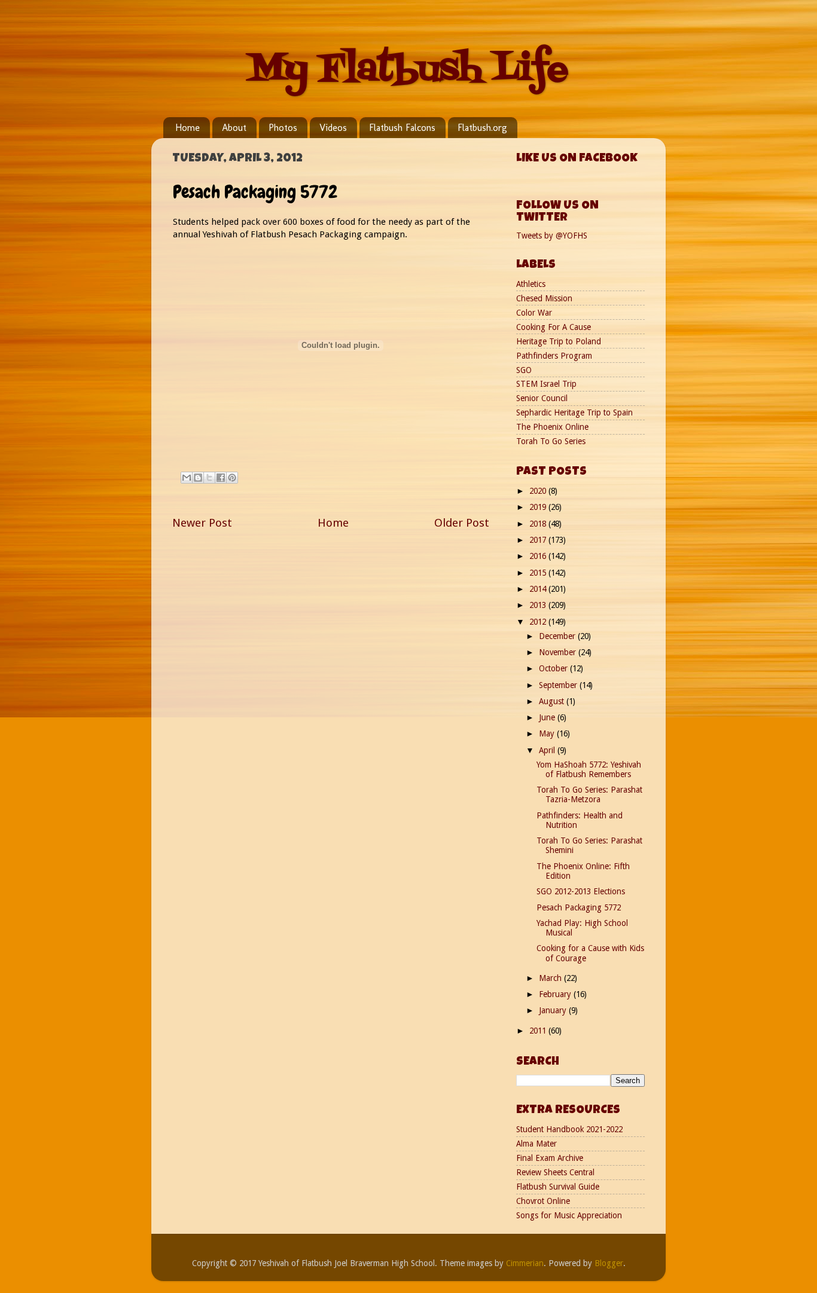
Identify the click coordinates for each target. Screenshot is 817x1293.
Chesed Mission (544, 298)
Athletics (530, 284)
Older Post (461, 523)
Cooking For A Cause (553, 327)
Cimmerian (525, 1263)
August (552, 701)
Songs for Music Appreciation (569, 1215)
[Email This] (187, 478)
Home (187, 127)
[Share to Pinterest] (232, 478)
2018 (538, 523)
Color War (534, 312)
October (554, 668)
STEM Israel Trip (546, 384)
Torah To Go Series (551, 441)
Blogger (609, 1263)
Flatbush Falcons (402, 127)
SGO (524, 370)
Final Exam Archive (549, 1158)
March (551, 978)
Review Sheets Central (555, 1172)
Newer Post (202, 523)
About (234, 127)
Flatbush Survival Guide (557, 1186)
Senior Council (542, 398)
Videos (333, 127)
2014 (538, 589)
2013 (538, 605)
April (548, 750)
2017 (538, 540)
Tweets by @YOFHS (551, 235)
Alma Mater (536, 1143)
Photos (283, 127)
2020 (538, 491)
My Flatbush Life (408, 70)
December (558, 636)
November (558, 652)
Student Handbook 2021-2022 (569, 1129)
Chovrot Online (543, 1201)
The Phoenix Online (552, 427)
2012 (538, 621)
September (559, 685)
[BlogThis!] (198, 478)
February (556, 994)
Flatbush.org (482, 127)
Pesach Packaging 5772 (578, 907)
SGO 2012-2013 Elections (580, 891)
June (548, 717)
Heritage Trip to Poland (558, 341)
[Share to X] (209, 478)
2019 (538, 507)
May (548, 733)
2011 (538, 1030)
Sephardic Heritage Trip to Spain (574, 412)
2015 (538, 572)
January (554, 1010)
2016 (538, 556)
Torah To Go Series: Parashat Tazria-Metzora (589, 794)
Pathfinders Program (554, 355)
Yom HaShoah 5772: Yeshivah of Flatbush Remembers (588, 769)
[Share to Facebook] (221, 478)
